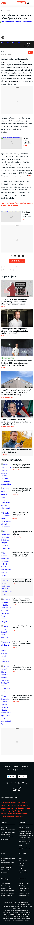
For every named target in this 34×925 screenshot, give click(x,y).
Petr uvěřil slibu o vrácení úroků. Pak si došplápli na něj (17, 451)
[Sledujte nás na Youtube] (22, 782)
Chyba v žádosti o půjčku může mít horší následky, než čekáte (22, 580)
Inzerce (24, 766)
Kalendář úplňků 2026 (7, 837)
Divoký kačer (4, 872)
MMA (20, 858)
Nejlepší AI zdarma (6, 888)
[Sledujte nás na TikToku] (26, 782)
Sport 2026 (22, 854)
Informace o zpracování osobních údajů (14, 914)
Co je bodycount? (5, 839)
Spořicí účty (22, 886)
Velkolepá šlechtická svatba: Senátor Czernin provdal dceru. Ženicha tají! (22, 643)
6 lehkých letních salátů (25, 848)
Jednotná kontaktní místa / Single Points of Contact (16, 918)
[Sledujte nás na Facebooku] (15, 782)
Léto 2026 (22, 822)
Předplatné (10, 770)
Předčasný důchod (24, 883)
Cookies (27, 914)
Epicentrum (4, 827)
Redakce (16, 766)
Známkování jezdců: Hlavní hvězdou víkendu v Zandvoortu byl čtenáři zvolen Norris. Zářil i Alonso (22, 667)
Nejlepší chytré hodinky (7, 890)
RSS (18, 770)
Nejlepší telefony (5, 886)
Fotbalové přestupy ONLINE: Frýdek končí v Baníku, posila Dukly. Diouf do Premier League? (22, 600)
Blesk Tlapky (17, 802)
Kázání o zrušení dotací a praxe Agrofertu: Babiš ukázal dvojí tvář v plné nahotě (22, 490)
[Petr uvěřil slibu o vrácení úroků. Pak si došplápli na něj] (17, 439)
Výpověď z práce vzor (6, 870)
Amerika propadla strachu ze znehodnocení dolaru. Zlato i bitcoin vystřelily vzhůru (16, 422)
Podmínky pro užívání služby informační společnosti (16, 912)
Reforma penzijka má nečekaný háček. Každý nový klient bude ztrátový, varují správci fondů (14, 301)
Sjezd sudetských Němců (7, 862)
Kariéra (24, 770)
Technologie (5, 879)
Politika (3, 854)
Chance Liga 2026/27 (9, 816)
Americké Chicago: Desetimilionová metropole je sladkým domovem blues (27, 214)
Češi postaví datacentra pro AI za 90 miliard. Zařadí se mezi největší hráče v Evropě (22, 554)
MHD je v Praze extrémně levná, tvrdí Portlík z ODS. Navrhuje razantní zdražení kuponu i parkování (16, 363)
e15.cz (3, 10)
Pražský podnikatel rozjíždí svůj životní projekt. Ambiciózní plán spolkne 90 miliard (14, 331)
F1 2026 (21, 868)
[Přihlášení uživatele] (28, 2)
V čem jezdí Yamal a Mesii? (8, 832)
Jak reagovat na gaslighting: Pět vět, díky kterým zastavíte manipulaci (22, 532)
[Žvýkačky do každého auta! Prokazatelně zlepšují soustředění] (6, 520)
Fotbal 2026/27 (23, 861)
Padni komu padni (6, 867)
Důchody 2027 (23, 890)
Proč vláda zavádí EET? (7, 865)
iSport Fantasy (11, 805)
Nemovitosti (10, 808)
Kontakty (7, 766)
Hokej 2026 (22, 863)
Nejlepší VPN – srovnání (7, 893)
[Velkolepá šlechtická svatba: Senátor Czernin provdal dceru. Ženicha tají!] (6, 652)
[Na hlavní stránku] (3, 2)
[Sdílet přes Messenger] (19, 256)
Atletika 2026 (22, 870)
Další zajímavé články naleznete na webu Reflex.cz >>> (17, 204)
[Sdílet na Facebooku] (11, 256)
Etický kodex (8, 920)
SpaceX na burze (5, 883)
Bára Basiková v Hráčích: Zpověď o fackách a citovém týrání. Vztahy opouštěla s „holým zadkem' (22, 697)
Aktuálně (4, 822)
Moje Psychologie (6, 802)
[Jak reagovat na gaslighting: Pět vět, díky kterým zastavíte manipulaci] (6, 540)
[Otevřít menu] (31, 2)
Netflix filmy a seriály (6, 895)
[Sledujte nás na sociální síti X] (11, 782)
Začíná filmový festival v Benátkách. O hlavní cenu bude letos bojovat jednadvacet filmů (27, 140)
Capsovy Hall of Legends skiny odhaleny (21, 626)
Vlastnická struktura (22, 916)
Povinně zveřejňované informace (20, 920)
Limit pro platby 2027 (24, 888)
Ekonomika (22, 879)
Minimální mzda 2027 (24, 893)
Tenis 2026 (21, 865)
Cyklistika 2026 (23, 873)
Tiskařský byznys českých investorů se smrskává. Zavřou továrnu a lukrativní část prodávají (16, 392)
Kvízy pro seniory (5, 834)
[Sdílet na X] (15, 256)
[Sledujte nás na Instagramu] (19, 782)
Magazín (9, 10)
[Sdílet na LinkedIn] (22, 256)
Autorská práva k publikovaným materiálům (16, 910)
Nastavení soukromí (10, 916)
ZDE (29, 176)
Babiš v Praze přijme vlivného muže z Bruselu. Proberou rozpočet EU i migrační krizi (21, 465)
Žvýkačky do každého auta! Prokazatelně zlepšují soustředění (20, 514)
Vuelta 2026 (20, 816)
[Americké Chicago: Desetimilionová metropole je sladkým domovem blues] (11, 216)
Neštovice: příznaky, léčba (8, 829)
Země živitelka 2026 (24, 895)
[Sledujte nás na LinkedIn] (7, 782)
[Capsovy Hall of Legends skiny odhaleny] (6, 632)
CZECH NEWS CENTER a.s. (23, 903)
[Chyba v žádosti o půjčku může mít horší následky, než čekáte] (7, 587)
